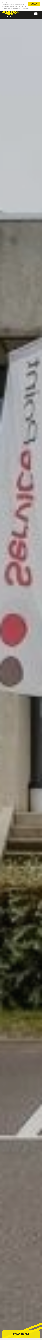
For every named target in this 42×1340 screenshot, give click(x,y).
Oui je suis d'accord (34, 3)
